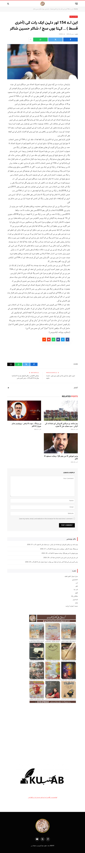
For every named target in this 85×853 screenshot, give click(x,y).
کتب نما (76, 589)
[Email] (76, 105)
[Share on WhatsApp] (40, 40)
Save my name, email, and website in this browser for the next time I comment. (46, 519)
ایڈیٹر (76, 34)
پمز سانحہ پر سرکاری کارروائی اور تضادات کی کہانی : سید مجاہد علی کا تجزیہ (61, 425)
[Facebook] (76, 89)
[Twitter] (76, 95)
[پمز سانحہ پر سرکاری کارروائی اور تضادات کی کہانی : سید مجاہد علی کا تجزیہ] (61, 411)
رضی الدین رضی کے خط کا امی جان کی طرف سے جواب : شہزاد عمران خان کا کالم (56, 562)
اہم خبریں (75, 599)
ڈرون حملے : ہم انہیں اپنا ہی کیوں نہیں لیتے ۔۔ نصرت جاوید (60, 377)
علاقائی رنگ (74, 596)
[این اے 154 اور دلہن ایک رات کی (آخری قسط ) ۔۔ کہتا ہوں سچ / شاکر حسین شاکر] (42, 61)
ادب (77, 583)
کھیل (76, 593)
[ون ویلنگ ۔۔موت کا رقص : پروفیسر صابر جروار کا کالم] (24, 411)
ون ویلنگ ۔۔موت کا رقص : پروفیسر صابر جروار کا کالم (26, 425)
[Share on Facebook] (70, 40)
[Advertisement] (42, 734)
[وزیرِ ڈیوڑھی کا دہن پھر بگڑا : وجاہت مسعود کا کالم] (61, 443)
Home (76, 9)
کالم (77, 586)
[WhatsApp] (76, 100)
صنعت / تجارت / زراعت (72, 606)
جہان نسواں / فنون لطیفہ (71, 576)
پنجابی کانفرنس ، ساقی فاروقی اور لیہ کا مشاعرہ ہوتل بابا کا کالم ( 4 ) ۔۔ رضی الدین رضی (25, 377)
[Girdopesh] (42, 3)
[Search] (8, 3)
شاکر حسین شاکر (73, 17)
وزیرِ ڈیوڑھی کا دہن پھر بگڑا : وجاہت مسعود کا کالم (61, 457)
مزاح (76, 603)
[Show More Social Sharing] (31, 40)
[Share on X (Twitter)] (55, 40)
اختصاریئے (75, 579)
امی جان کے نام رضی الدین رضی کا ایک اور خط (65, 557)
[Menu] (76, 3)
